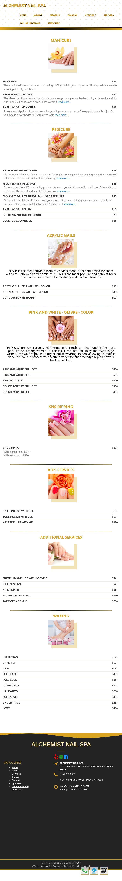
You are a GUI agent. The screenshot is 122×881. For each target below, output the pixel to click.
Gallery (72, 15)
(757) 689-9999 (67, 774)
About (38, 15)
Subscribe (54, 23)
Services (55, 15)
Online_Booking (30, 23)
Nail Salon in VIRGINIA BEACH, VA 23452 (61, 863)
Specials (109, 15)
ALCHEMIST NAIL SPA (24, 5)
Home (23, 15)
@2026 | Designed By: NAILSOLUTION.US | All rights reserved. (61, 866)
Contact (90, 15)
